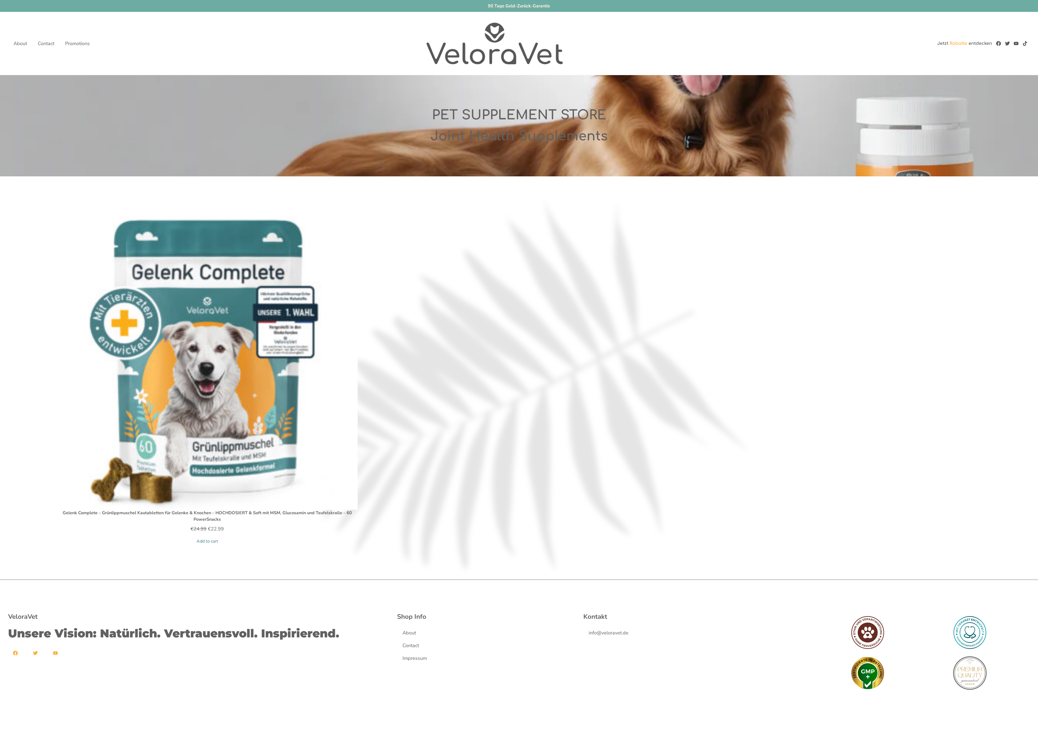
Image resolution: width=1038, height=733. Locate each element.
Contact (46, 43)
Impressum (414, 658)
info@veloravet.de (608, 633)
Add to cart (207, 541)
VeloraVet (23, 616)
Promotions (77, 43)
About (20, 43)
